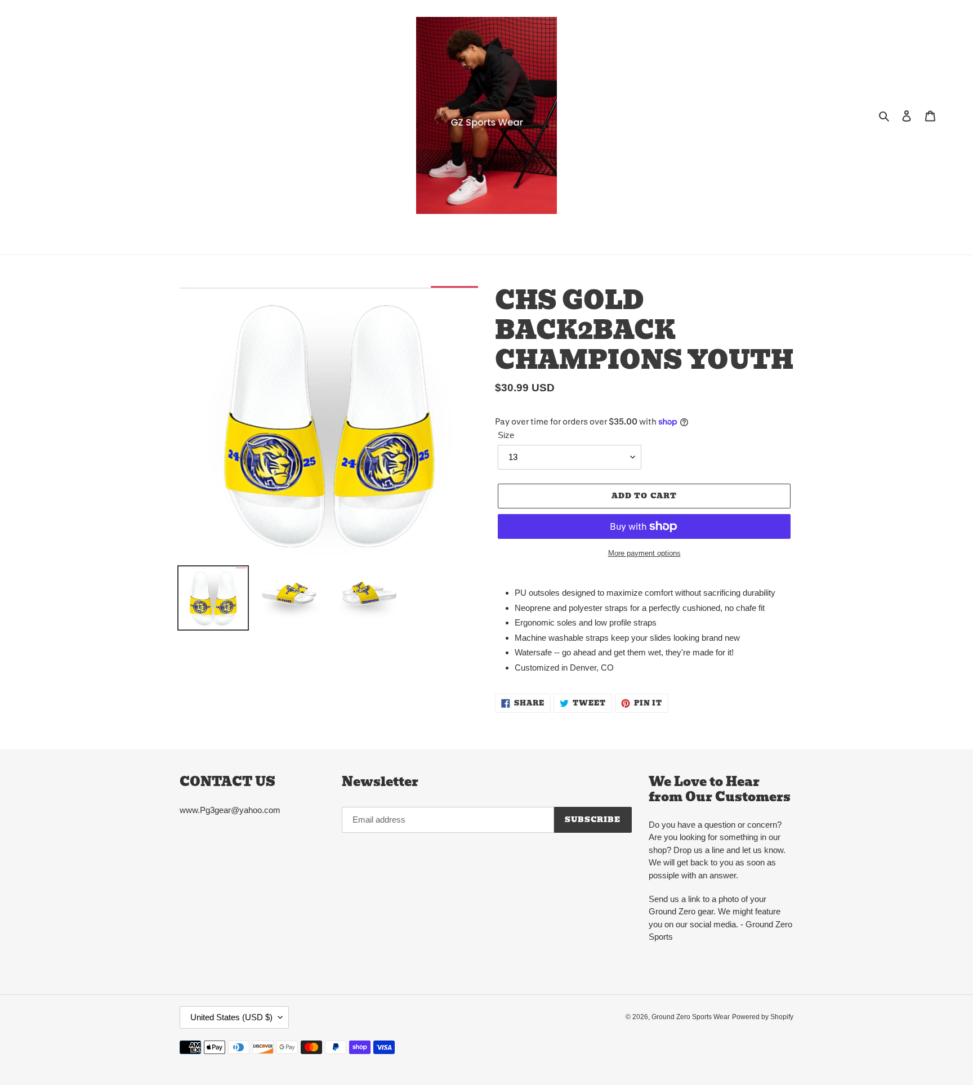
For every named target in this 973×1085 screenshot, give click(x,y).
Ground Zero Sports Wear (690, 1017)
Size (506, 435)
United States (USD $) (231, 1017)
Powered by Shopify (762, 1017)
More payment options (644, 553)
